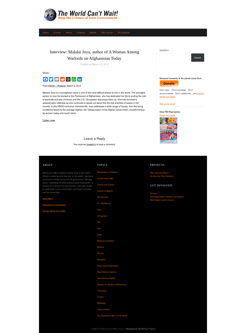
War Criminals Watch (159, 172)
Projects (81, 32)
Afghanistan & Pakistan (107, 172)
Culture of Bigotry (105, 190)
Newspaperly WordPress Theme (140, 328)
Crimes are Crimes (105, 184)
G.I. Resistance (104, 203)
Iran (99, 222)
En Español (124, 32)
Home (46, 32)
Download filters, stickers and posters (167, 196)
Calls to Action (103, 309)
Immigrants (102, 215)
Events (57, 32)
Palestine (101, 259)
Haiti (99, 209)
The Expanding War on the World (112, 315)
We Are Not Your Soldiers (161, 176)
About (69, 32)
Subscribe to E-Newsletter (54, 204)
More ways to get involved (162, 199)
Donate (153, 193)
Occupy (100, 253)
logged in (91, 144)
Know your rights (167, 115)
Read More (48, 198)
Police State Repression (108, 265)
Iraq (99, 228)
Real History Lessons (106, 271)
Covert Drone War (105, 178)
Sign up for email (167, 103)
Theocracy (102, 290)
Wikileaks (101, 303)
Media (93, 32)
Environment (102, 197)
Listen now (49, 120)
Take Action (107, 32)
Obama (100, 246)
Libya (99, 234)
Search (164, 50)
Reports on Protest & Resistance (111, 284)
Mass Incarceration (105, 240)
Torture (100, 296)
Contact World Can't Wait (54, 211)
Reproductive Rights (106, 278)
